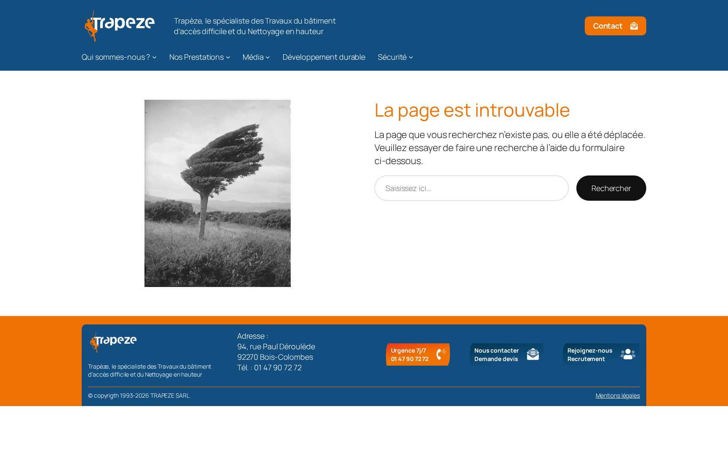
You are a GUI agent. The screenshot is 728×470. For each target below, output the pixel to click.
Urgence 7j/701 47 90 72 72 (410, 354)
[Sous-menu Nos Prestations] (228, 57)
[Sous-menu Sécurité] (411, 57)
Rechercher (611, 188)
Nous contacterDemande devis (496, 354)
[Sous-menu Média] (267, 57)
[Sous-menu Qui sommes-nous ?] (154, 57)
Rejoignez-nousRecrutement (590, 354)
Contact (608, 26)
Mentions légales (618, 395)
